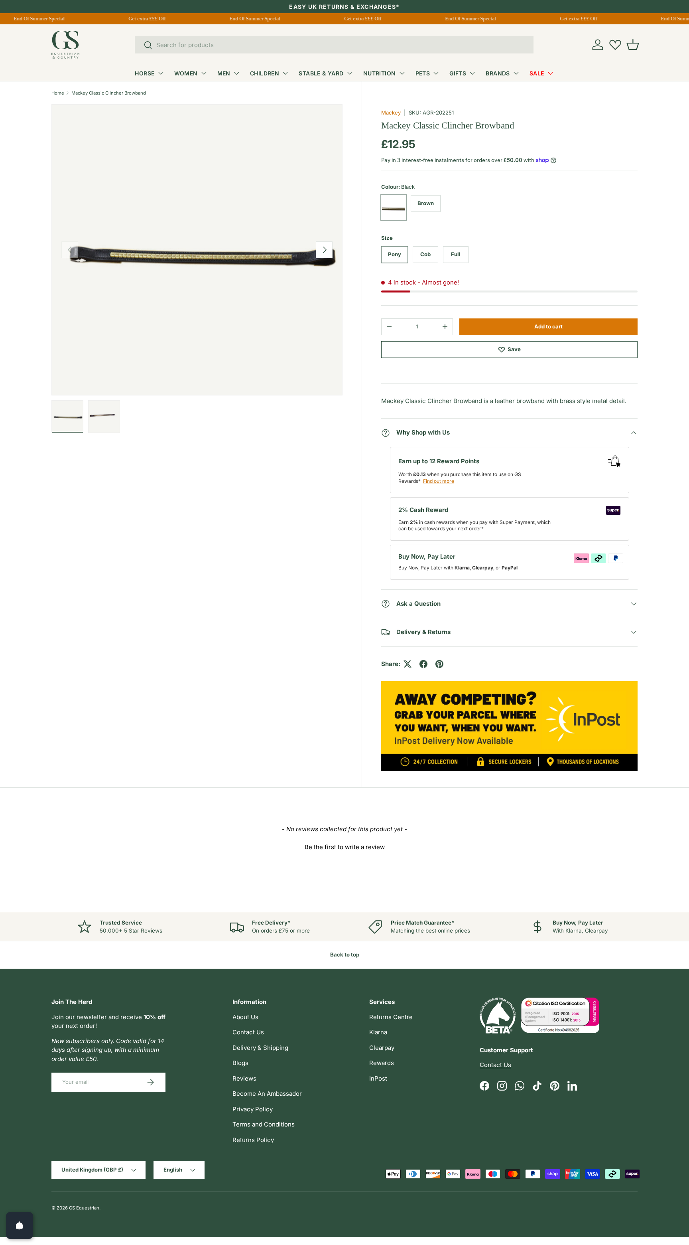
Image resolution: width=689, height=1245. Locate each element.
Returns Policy (253, 1140)
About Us (245, 1017)
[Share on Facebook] (423, 664)
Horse (144, 73)
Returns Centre (391, 1017)
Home (57, 93)
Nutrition (379, 73)
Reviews (244, 1078)
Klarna (378, 1032)
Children (264, 73)
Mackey (391, 112)
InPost (378, 1078)
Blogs (240, 1063)
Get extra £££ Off (142, 19)
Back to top (344, 954)
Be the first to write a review (345, 847)
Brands (498, 73)
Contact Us (248, 1032)
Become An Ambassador (267, 1093)
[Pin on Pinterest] (439, 664)
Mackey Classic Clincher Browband (108, 93)
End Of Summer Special (35, 19)
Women (186, 73)
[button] (633, 44)
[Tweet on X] (407, 664)
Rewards (381, 1063)
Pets (422, 73)
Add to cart (548, 326)
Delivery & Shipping (260, 1047)
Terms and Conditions (263, 1124)
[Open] (19, 1225)
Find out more (438, 481)
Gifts (457, 73)
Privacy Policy (252, 1109)
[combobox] (334, 44)
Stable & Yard (321, 73)
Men (223, 73)
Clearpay (381, 1047)
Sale (537, 73)
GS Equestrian (84, 1208)
